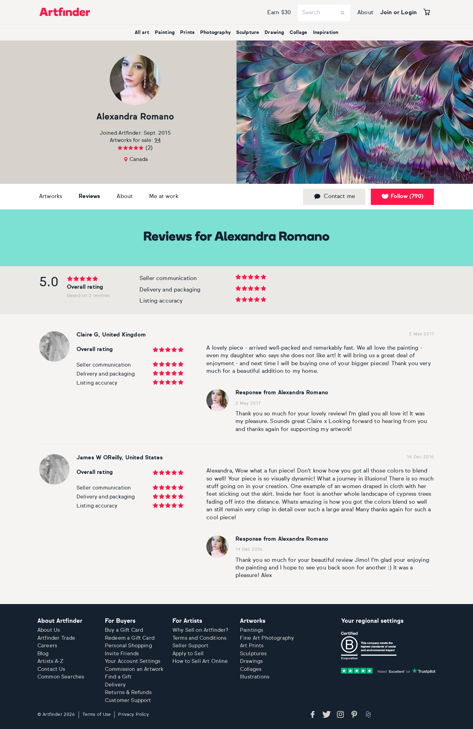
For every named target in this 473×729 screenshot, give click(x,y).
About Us (48, 630)
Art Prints (252, 645)
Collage (298, 32)
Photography (215, 32)
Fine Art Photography (267, 638)
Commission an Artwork (134, 669)
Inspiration (326, 32)
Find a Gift (118, 677)
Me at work (163, 196)
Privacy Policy (133, 714)
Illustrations (254, 677)
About (365, 13)
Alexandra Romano (135, 117)
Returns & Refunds (128, 692)
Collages (250, 669)
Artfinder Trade (56, 638)
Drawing (274, 32)
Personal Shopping (128, 645)
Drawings (251, 661)
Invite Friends (122, 653)
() (407, 196)
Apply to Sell (188, 653)
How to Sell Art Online (200, 661)
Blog (43, 653)
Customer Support (128, 700)
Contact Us (51, 669)
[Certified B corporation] (368, 645)
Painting (165, 32)
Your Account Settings (132, 661)
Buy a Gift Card (124, 630)
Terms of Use (96, 714)
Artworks (50, 196)
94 (157, 140)
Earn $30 (279, 13)
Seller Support (190, 645)
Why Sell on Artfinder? (200, 630)
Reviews (89, 196)
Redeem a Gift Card (129, 638)
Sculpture (247, 32)
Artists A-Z (50, 661)
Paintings (251, 630)
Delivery (115, 684)
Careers (47, 645)
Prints (187, 32)
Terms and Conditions (199, 638)
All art (142, 32)
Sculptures (253, 653)
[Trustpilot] (388, 671)
